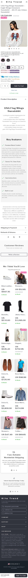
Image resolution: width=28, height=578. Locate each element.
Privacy (22, 566)
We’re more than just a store (9, 549)
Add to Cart (21, 576)
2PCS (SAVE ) (5, 70)
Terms (18, 566)
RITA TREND (5, 534)
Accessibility (14, 568)
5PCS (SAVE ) (5, 72)
